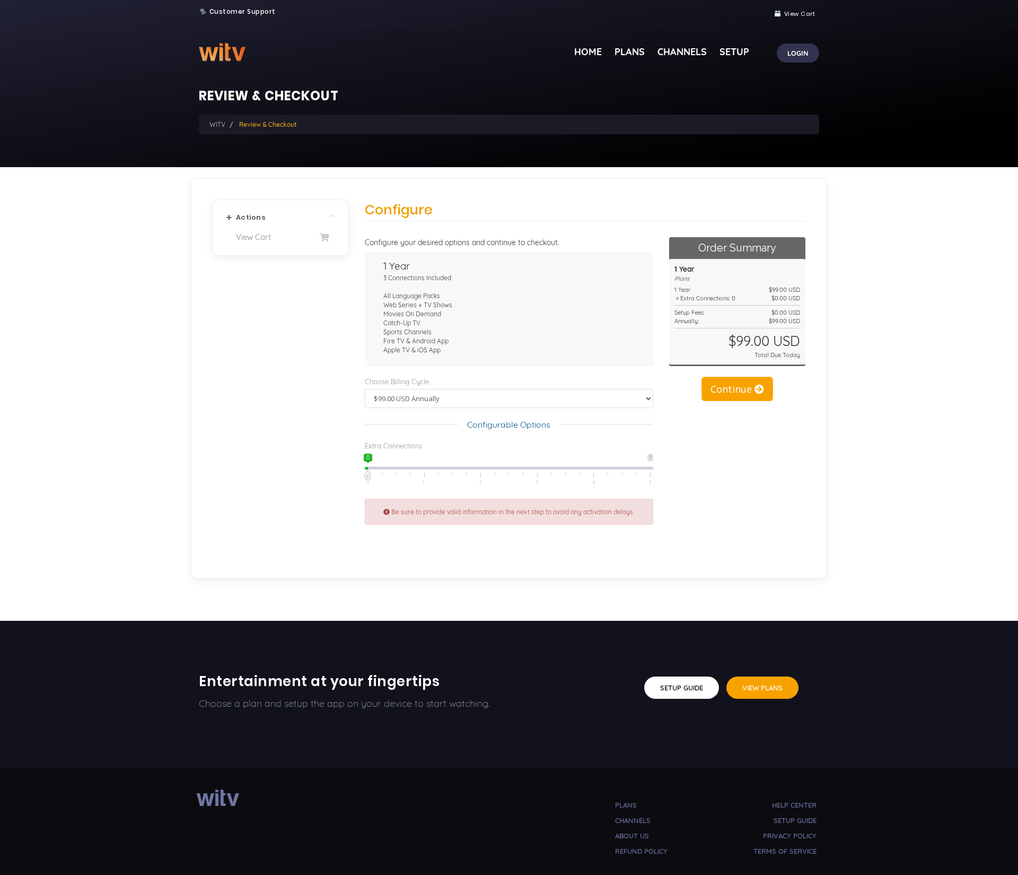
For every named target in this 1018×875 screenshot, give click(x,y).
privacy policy (790, 835)
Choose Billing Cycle (397, 381)
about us (632, 835)
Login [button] (798, 53)
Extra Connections (393, 445)
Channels (682, 52)
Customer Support (242, 11)
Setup (734, 52)
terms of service (785, 851)
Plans (630, 52)
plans (626, 805)
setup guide (795, 820)
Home (588, 52)
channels (633, 820)
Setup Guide (681, 687)
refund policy (641, 851)
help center (794, 805)
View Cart (251, 237)
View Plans (762, 687)
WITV (217, 124)
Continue (732, 389)
